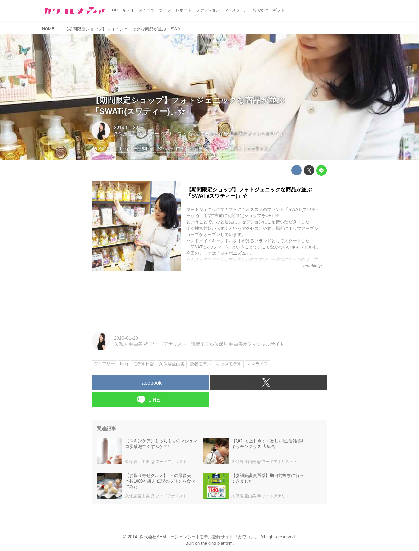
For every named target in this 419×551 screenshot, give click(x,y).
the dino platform (217, 543)
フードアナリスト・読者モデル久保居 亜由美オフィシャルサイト (217, 133)
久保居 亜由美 (128, 133)
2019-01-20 (126, 127)
